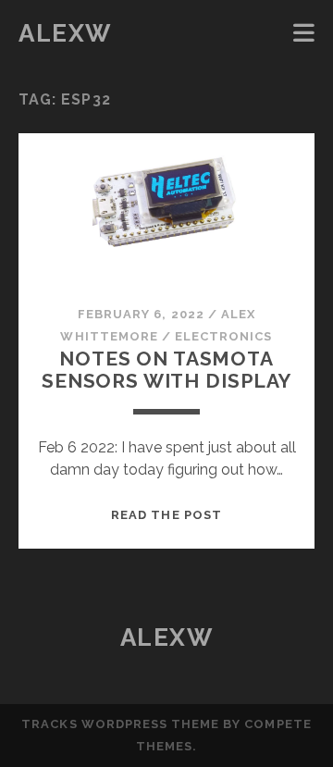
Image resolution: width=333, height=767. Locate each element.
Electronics (223, 336)
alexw (65, 33)
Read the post (166, 515)
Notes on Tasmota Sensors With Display (166, 369)
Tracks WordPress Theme (120, 724)
